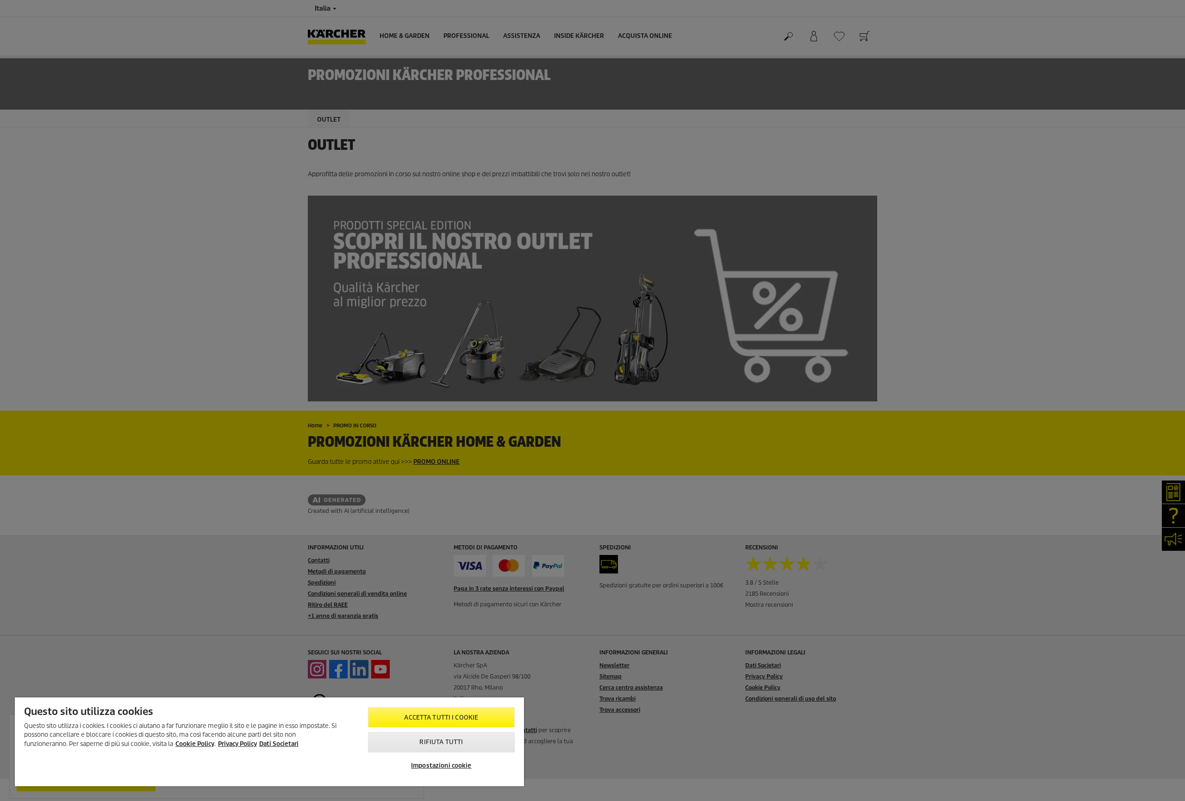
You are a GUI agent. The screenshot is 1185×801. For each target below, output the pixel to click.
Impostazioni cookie (441, 766)
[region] (269, 741)
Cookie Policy (194, 744)
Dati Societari (279, 744)
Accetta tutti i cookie (441, 717)
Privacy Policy (237, 744)
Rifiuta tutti (441, 742)
